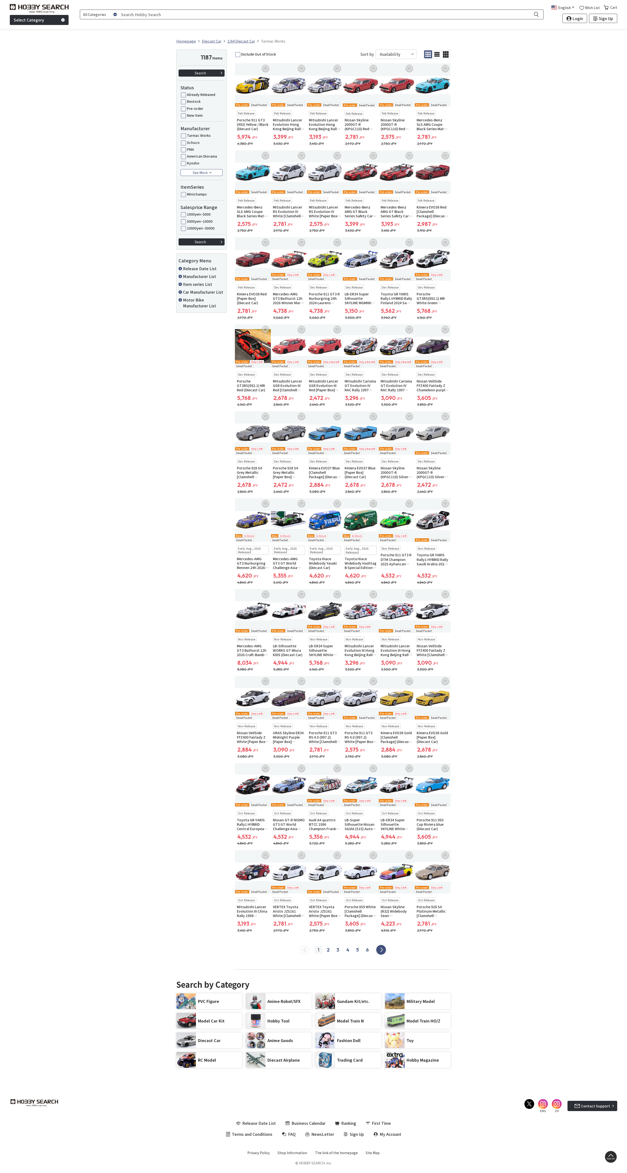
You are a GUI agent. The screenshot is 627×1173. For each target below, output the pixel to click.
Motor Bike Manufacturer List (199, 303)
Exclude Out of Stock (258, 54)
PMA (190, 149)
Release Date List (200, 268)
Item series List (197, 284)
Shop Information (292, 1152)
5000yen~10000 (200, 221)
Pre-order (195, 108)
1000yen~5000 (199, 214)
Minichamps (197, 194)
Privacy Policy (258, 1152)
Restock (194, 101)
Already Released (201, 94)
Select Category (29, 20)
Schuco (193, 142)
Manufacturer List (199, 276)
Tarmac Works (199, 135)
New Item (195, 115)
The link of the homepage (336, 1152)
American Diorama (202, 156)
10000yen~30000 (201, 228)
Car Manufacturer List (203, 292)
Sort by (367, 54)
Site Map (373, 1152)
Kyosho (193, 163)
